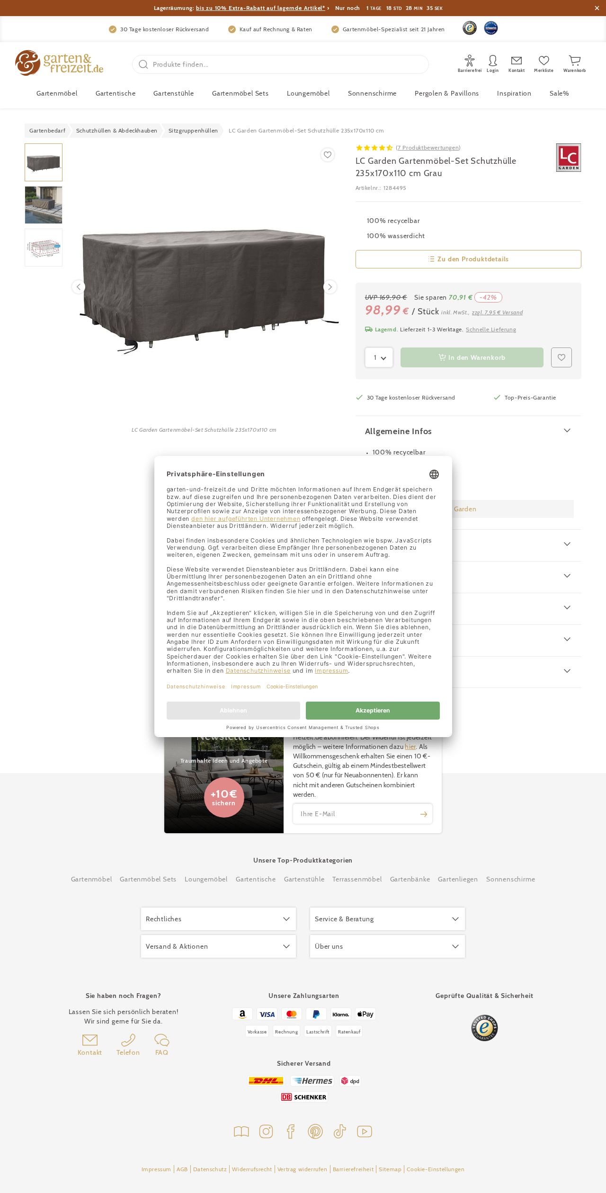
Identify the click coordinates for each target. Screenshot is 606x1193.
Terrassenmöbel (357, 879)
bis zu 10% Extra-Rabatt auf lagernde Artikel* (260, 7)
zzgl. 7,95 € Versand (497, 312)
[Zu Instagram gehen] (266, 1132)
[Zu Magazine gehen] (241, 1132)
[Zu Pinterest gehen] (315, 1132)
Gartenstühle (173, 93)
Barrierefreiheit (353, 1169)
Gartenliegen (458, 879)
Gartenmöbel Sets (240, 93)
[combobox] (379, 357)
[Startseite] (59, 64)
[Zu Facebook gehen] (290, 1132)
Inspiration (514, 93)
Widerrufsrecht (252, 1169)
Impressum (156, 1169)
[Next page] (330, 287)
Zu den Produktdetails (473, 259)
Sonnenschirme (372, 93)
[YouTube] (364, 1132)
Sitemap (390, 1169)
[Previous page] (78, 287)
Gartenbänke (410, 879)
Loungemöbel (308, 93)
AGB (182, 1169)
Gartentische (116, 93)
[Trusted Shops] (470, 28)
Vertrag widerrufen (302, 1169)
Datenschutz (210, 1169)
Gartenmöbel (91, 879)
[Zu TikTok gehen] (340, 1132)
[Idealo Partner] (491, 28)
